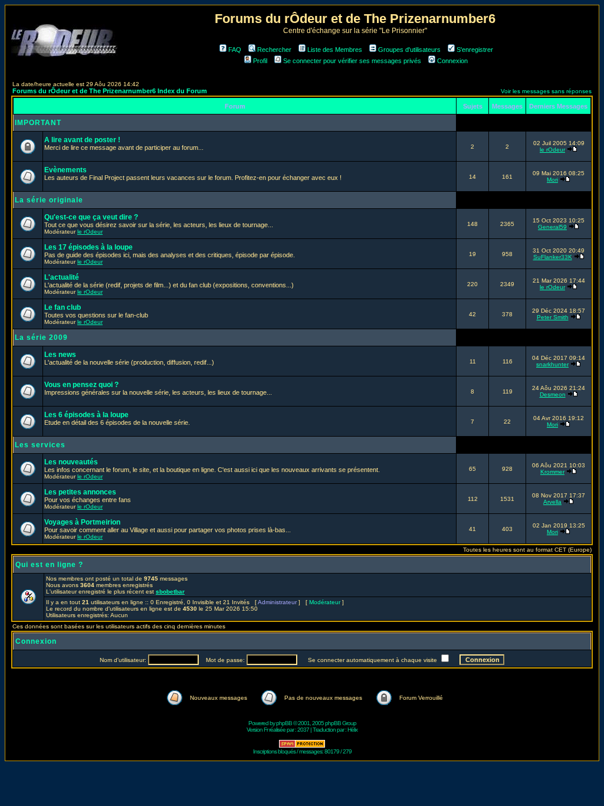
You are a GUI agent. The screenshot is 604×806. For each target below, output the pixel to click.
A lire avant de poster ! (82, 140)
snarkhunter (552, 364)
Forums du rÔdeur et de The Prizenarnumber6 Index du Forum (109, 90)
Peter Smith (553, 317)
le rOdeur (552, 149)
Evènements (65, 170)
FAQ (234, 49)
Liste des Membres (334, 49)
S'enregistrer (475, 49)
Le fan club (62, 307)
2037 (303, 729)
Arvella (552, 502)
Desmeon (553, 394)
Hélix (352, 729)
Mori (552, 179)
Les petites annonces (80, 492)
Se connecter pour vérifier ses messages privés (352, 60)
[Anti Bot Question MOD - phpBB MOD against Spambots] (302, 746)
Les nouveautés (71, 462)
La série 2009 (41, 337)
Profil (260, 60)
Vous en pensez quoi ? (81, 385)
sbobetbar (170, 591)
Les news (60, 354)
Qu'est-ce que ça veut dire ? (91, 217)
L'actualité (61, 277)
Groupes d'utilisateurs (409, 49)
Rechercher (274, 49)
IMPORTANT (38, 123)
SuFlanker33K (552, 257)
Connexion (452, 60)
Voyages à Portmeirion (82, 522)
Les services (40, 445)
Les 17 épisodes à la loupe (88, 247)
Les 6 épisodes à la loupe (86, 415)
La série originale (49, 200)
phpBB (284, 723)
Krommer (552, 471)
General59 (552, 227)
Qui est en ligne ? (49, 565)
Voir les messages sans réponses (546, 91)
